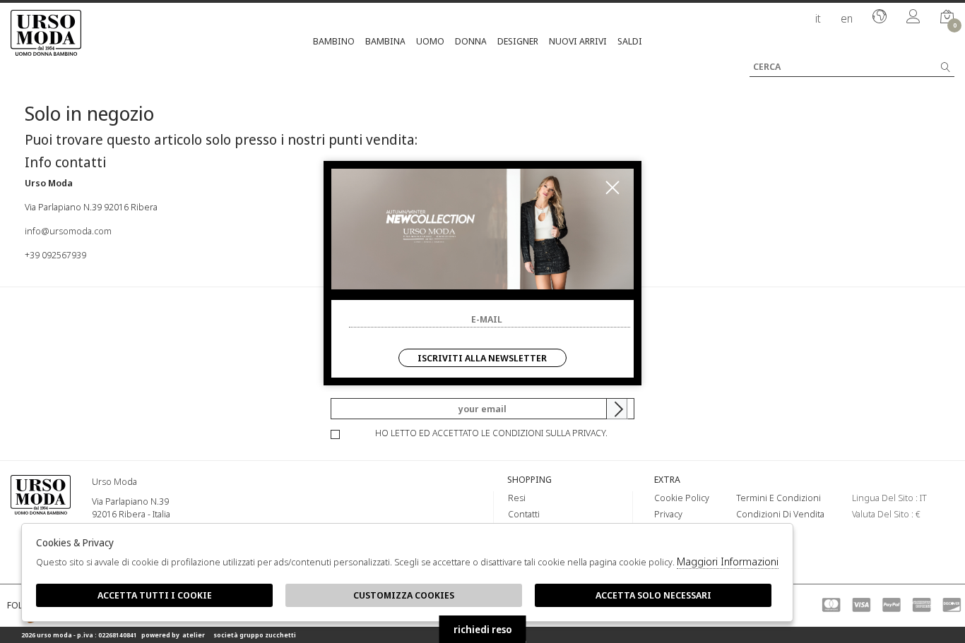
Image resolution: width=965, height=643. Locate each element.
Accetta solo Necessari (653, 595)
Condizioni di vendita (780, 513)
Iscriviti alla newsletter (482, 357)
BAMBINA (385, 41)
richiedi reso (483, 629)
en (847, 18)
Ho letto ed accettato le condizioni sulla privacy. (491, 432)
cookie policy (681, 497)
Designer (517, 41)
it (818, 18)
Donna (471, 41)
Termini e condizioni (778, 497)
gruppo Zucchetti (267, 634)
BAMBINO (334, 41)
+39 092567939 (55, 254)
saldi (629, 41)
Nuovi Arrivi (578, 41)
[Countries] (879, 17)
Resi (517, 497)
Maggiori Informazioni (727, 561)
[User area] (913, 17)
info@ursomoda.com (68, 230)
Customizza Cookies (403, 595)
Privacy (668, 513)
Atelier (193, 634)
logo (41, 513)
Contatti (524, 513)
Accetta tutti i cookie (154, 595)
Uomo (430, 41)
